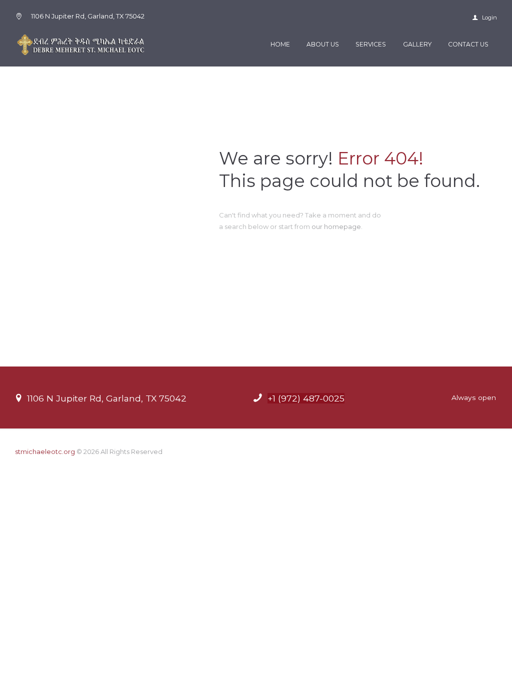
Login (488, 17)
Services (371, 44)
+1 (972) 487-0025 (306, 398)
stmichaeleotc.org (45, 452)
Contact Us (468, 44)
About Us (322, 44)
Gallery (417, 44)
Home (280, 44)
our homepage (336, 226)
